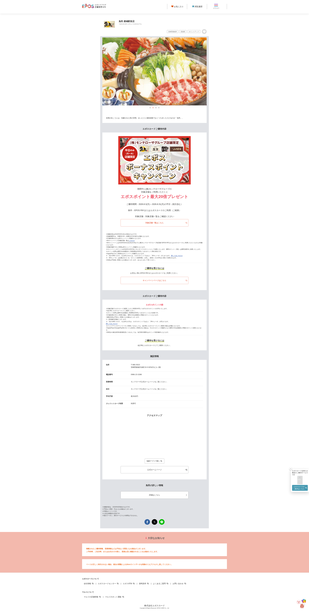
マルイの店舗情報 (91, 597)
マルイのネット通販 (113, 597)
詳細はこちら (154, 495)
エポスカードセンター (107, 583)
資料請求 (143, 583)
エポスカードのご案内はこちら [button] (298, 488)
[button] (300, 480)
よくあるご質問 (159, 583)
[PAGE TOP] (302, 604)
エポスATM (128, 583)
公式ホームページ (154, 470)
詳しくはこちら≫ (177, 255)
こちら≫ (132, 240)
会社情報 (87, 583)
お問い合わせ (178, 583)
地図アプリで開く (153, 461)
